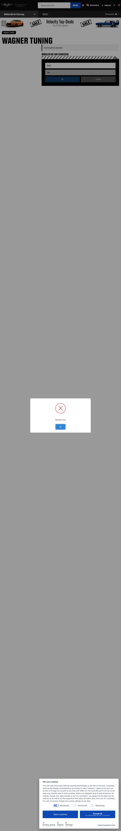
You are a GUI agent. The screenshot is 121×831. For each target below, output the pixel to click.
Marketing (99, 805)
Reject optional (60, 814)
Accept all (97, 814)
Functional (82, 805)
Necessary (64, 805)
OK (60, 427)
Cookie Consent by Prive (106, 825)
